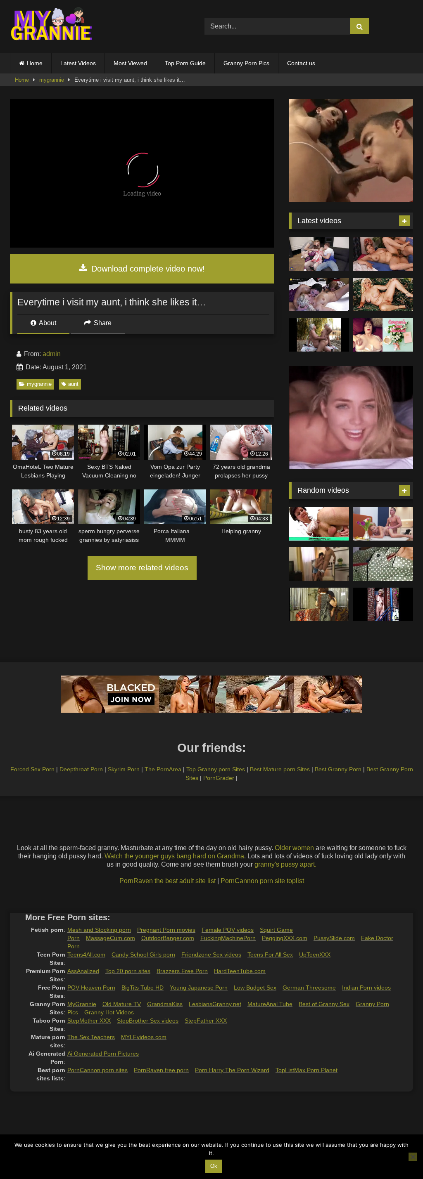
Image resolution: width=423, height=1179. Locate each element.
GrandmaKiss (165, 1004)
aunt (73, 384)
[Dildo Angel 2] (383, 335)
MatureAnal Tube (269, 1004)
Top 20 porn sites (127, 971)
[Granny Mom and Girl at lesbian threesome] (319, 295)
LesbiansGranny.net (215, 1004)
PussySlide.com (334, 938)
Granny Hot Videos (109, 1012)
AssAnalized (83, 971)
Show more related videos (142, 567)
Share (102, 322)
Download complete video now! (147, 268)
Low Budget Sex (255, 987)
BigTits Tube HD (142, 987)
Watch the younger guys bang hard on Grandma (174, 856)
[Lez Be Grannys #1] (319, 335)
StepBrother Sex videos (147, 1020)
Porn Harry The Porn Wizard (232, 1070)
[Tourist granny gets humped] (319, 564)
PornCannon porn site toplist (262, 880)
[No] (413, 1157)
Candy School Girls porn (143, 954)
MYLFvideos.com (143, 1037)
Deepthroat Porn (81, 769)
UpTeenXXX (314, 954)
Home (35, 63)
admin (52, 353)
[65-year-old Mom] (383, 254)
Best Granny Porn (338, 769)
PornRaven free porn (161, 1070)
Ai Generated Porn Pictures (103, 1053)
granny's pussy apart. (285, 864)
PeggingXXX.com (284, 938)
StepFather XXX (206, 1020)
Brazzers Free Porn (182, 971)
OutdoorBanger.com (167, 938)
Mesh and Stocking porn (99, 929)
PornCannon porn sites (97, 1070)
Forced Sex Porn (32, 769)
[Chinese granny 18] (383, 564)
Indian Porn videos (366, 987)
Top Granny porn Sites (215, 769)
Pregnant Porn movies (166, 929)
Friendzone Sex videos (211, 954)
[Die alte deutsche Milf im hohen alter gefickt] (319, 604)
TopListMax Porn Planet (306, 1070)
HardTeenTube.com (240, 971)
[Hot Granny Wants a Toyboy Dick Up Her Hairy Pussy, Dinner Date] (383, 524)
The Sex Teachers (91, 1037)
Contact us (301, 63)
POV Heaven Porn (91, 987)
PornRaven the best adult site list (167, 880)
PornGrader (218, 778)
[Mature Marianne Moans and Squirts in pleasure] (383, 295)
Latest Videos (78, 63)
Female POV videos (228, 929)
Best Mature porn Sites (280, 769)
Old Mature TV (121, 1004)
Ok (213, 1166)
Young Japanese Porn (199, 987)
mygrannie (51, 80)
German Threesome (309, 987)
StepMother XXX (89, 1020)
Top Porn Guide (185, 63)
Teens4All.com (86, 954)
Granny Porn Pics (246, 63)
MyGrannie (81, 1004)
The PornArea (163, 769)
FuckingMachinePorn (228, 938)
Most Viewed (130, 63)
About (47, 322)
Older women (294, 847)
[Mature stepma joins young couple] (319, 254)
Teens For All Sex (270, 954)
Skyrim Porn (124, 769)
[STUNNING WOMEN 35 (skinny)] (383, 604)
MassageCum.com (110, 938)
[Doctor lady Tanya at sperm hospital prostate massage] (319, 524)
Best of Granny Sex (324, 1004)
